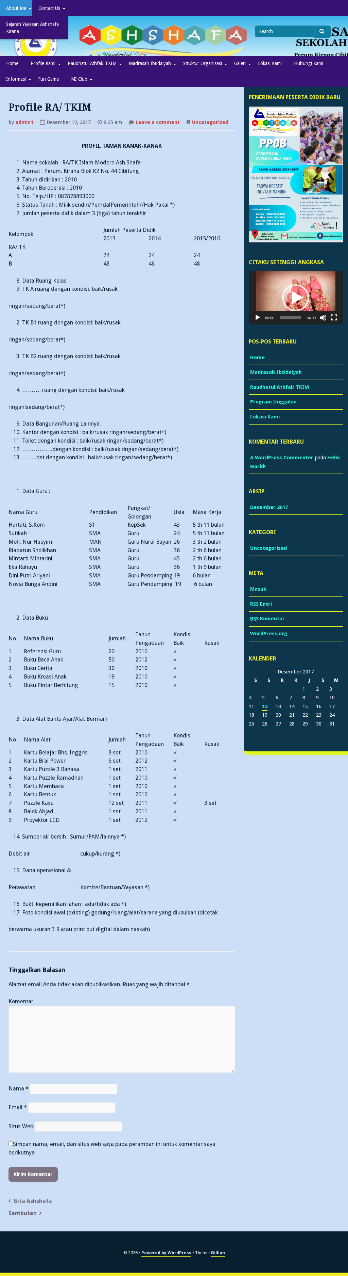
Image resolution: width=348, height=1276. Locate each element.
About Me (16, 8)
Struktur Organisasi (202, 63)
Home (12, 63)
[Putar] (257, 317)
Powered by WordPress (166, 1252)
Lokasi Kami (270, 63)
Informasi (16, 79)
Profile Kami (43, 63)
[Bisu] (323, 317)
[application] (296, 297)
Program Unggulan (273, 402)
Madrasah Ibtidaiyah (150, 63)
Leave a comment (158, 123)
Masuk (258, 589)
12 (264, 706)
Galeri (240, 63)
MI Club (79, 79)
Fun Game (48, 79)
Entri (261, 604)
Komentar (20, 1001)
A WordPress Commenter (281, 457)
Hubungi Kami (308, 63)
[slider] (290, 317)
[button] (295, 298)
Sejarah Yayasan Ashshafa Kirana (32, 27)
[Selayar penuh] (334, 317)
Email (17, 1107)
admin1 (24, 122)
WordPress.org (268, 634)
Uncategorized (210, 122)
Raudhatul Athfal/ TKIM (92, 63)
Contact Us (49, 8)
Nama (18, 1088)
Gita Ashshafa (32, 1201)
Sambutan (22, 1213)
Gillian (218, 1252)
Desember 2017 (269, 507)
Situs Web (20, 1126)
